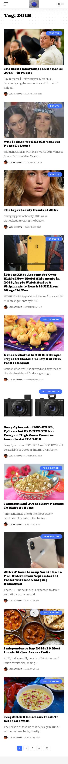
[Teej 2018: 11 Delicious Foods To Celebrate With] (34, 695)
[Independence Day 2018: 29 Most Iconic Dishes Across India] (34, 627)
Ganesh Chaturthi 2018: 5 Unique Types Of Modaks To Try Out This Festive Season (32, 359)
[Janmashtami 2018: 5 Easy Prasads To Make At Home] (34, 482)
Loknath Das (15, 94)
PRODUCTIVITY (51, 392)
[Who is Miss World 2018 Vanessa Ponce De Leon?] (34, 120)
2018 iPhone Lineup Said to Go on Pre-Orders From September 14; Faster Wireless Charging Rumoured (33, 578)
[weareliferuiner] (34, 4)
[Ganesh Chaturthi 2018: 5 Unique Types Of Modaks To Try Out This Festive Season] (34, 333)
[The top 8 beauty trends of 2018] (34, 188)
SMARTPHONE (51, 536)
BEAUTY (55, 106)
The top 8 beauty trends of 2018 (31, 210)
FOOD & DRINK (51, 319)
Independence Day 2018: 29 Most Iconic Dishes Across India (32, 651)
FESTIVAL (54, 33)
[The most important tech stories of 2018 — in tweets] (34, 47)
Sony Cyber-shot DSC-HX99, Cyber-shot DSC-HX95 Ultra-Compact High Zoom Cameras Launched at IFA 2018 (29, 433)
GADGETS (54, 239)
